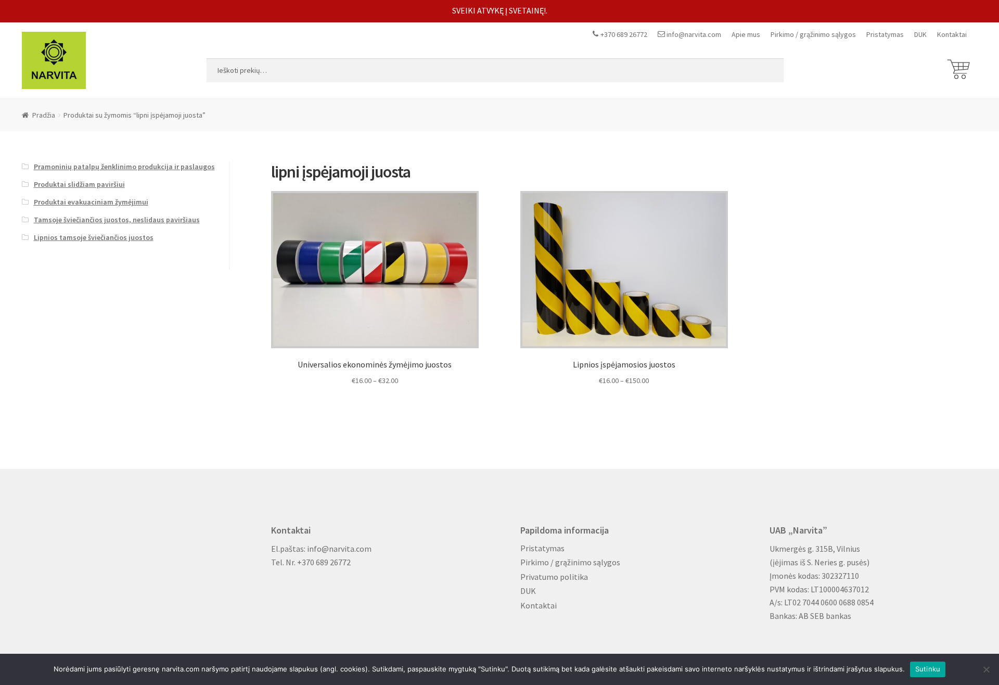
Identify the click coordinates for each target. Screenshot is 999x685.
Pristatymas (885, 34)
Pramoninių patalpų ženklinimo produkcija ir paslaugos (124, 166)
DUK (920, 34)
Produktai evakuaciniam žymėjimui (91, 202)
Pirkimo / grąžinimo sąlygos (813, 34)
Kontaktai (952, 34)
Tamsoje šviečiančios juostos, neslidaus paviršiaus (117, 219)
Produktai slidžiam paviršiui (79, 184)
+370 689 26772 (623, 34)
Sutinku (928, 669)
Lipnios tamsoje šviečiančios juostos (93, 237)
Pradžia (43, 115)
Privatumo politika (554, 577)
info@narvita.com (694, 34)
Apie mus (746, 34)
